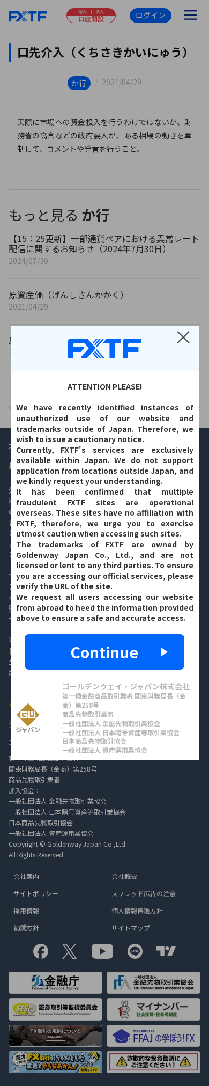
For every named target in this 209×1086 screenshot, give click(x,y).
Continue (104, 652)
